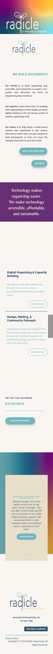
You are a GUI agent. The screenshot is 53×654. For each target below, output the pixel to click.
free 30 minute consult (20, 421)
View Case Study (26, 537)
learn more (39, 163)
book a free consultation (33, 151)
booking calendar (36, 629)
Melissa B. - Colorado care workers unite (27, 497)
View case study (37, 304)
